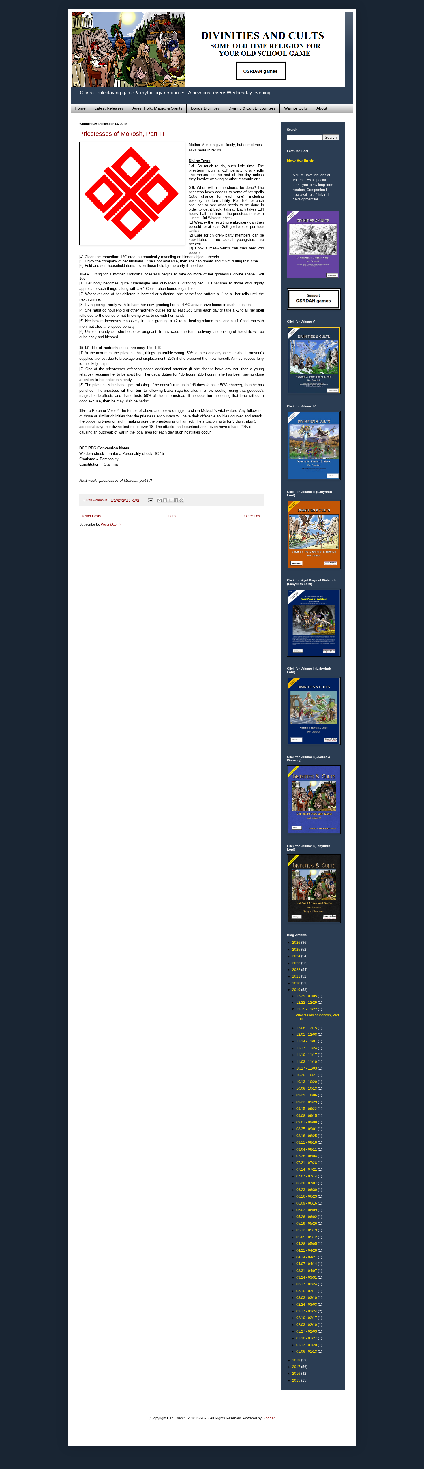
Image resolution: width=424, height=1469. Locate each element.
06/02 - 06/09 (307, 1210)
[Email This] (159, 500)
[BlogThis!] (165, 500)
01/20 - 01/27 (307, 1338)
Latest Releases (109, 108)
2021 (296, 976)
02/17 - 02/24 (307, 1311)
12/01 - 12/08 (307, 1035)
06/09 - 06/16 (307, 1203)
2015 (296, 1380)
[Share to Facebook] (176, 500)
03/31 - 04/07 (307, 1271)
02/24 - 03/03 (307, 1305)
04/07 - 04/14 (307, 1264)
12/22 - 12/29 (307, 1003)
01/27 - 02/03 (307, 1331)
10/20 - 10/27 (307, 1075)
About (321, 108)
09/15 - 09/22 (307, 1109)
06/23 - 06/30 (307, 1190)
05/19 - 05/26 (307, 1224)
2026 (296, 943)
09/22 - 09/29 (307, 1102)
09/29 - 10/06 (307, 1095)
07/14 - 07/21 (307, 1170)
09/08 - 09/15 (307, 1116)
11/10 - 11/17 (307, 1055)
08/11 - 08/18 (307, 1142)
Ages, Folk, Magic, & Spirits (157, 108)
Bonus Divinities (205, 108)
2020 (296, 983)
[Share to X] (170, 500)
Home (80, 108)
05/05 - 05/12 (307, 1237)
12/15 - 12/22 (307, 1009)
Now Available (300, 160)
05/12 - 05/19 (307, 1230)
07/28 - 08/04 (307, 1156)
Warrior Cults (296, 108)
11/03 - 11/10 (307, 1062)
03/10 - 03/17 (307, 1291)
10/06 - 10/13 (307, 1089)
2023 (296, 963)
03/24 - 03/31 (307, 1277)
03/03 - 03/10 (307, 1298)
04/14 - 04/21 (307, 1257)
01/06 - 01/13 (307, 1352)
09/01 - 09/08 (307, 1122)
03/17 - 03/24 (307, 1284)
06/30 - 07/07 (307, 1183)
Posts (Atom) (111, 524)
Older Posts (253, 516)
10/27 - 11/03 (307, 1068)
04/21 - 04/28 (307, 1250)
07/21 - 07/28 (307, 1163)
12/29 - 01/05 (307, 996)
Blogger (268, 1418)
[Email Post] (150, 500)
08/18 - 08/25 (307, 1136)
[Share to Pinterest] (181, 500)
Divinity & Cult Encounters (251, 108)
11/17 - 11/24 (307, 1048)
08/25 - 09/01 (307, 1129)
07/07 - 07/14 (307, 1176)
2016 (296, 1374)
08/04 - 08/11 (307, 1149)
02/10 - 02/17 (307, 1318)
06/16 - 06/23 (307, 1196)
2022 (296, 970)
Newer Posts (91, 516)
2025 (296, 950)
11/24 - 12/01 (307, 1041)
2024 (296, 956)
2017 (296, 1367)
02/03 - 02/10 (307, 1325)
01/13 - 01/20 (307, 1345)
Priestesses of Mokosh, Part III (121, 133)
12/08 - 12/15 (307, 1028)
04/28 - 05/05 (307, 1244)
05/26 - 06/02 (307, 1217)
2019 (296, 990)
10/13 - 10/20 (307, 1082)
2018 (296, 1360)
